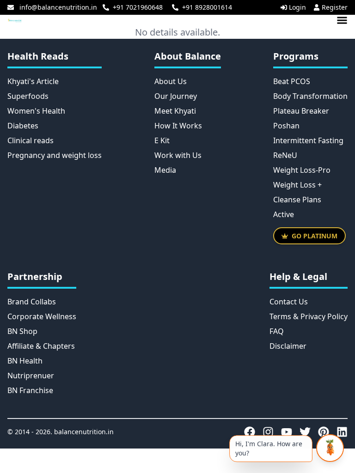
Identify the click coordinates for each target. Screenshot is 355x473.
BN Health (25, 361)
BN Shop (22, 331)
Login (297, 7)
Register (335, 7)
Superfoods (28, 96)
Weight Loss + (297, 185)
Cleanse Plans (297, 199)
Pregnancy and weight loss (54, 155)
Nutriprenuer (30, 375)
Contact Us (288, 302)
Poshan (286, 126)
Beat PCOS (291, 81)
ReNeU (285, 155)
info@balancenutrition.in (58, 7)
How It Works (178, 126)
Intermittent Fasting (308, 140)
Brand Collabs (31, 302)
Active (283, 214)
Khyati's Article (33, 81)
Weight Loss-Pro (302, 170)
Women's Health (36, 111)
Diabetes (22, 126)
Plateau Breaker (301, 111)
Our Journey (175, 96)
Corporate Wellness (41, 316)
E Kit (162, 140)
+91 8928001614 (207, 7)
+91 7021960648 (138, 7)
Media (165, 170)
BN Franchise (30, 390)
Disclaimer (287, 346)
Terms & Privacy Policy (308, 316)
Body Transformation (310, 96)
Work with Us (178, 155)
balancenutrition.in (84, 431)
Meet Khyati (175, 111)
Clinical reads (30, 140)
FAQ (276, 331)
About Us (170, 81)
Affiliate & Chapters (41, 346)
